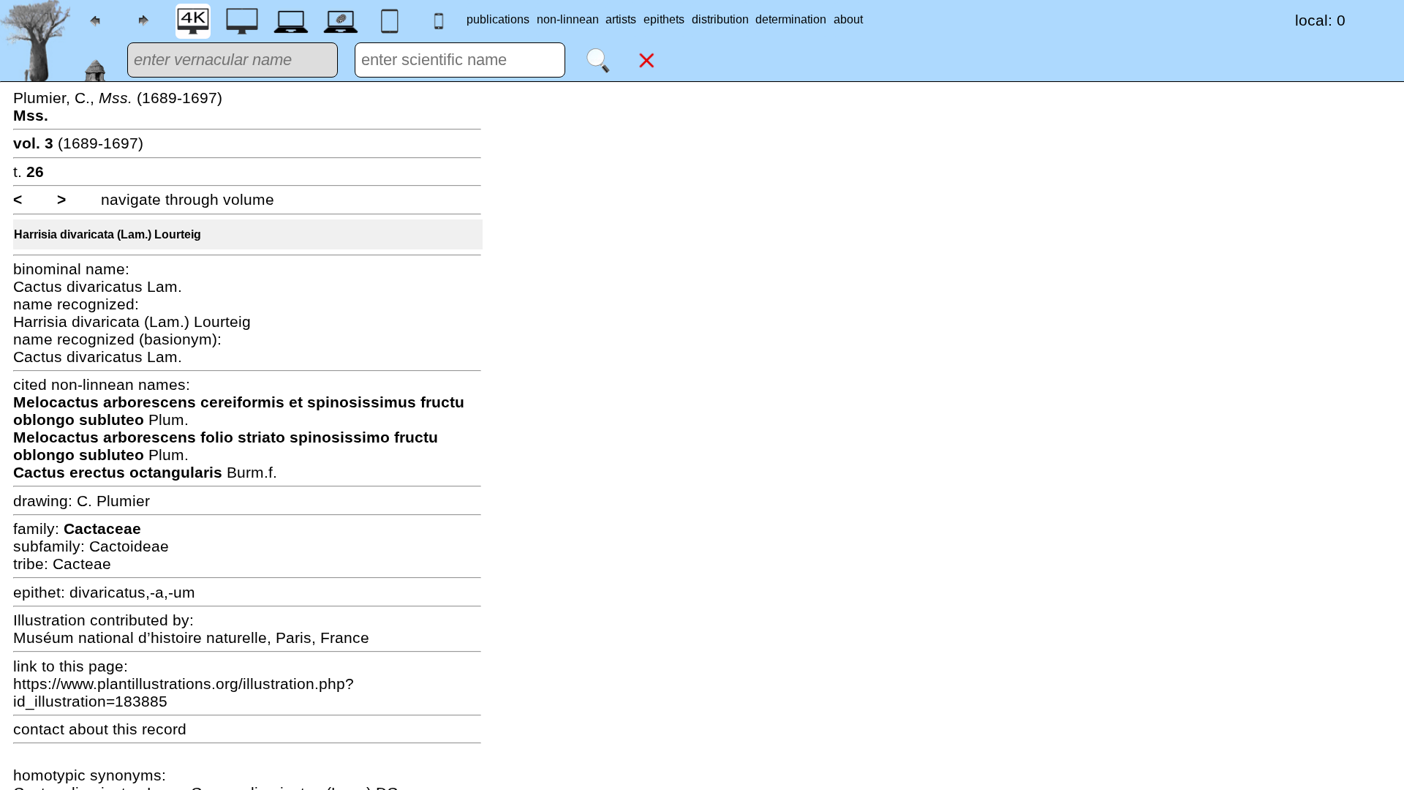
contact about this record (99, 729)
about (848, 19)
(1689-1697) (78, 143)
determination (790, 19)
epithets (664, 19)
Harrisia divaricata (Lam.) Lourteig (107, 234)
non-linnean (568, 19)
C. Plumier (113, 500)
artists (620, 19)
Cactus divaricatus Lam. (97, 286)
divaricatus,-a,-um (132, 592)
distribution (720, 19)
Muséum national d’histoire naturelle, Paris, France (191, 637)
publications (498, 19)
